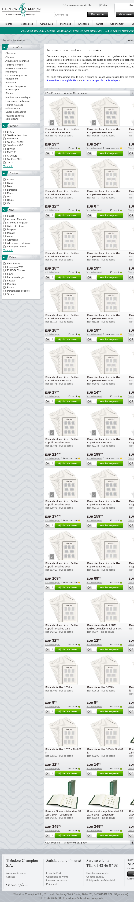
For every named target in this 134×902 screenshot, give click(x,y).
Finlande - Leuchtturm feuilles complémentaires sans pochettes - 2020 (104, 318)
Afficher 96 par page (75, 93)
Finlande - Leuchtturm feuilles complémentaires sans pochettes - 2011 (62, 256)
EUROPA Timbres (16, 270)
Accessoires (26, 23)
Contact (104, 5)
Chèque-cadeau (95, 876)
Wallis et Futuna (15, 226)
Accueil (6, 40)
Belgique (11, 229)
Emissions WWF (15, 267)
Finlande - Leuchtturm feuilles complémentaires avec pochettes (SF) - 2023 (104, 132)
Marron (10, 193)
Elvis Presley (14, 263)
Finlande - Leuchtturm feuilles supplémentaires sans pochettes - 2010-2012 (62, 628)
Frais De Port (53, 873)
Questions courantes (97, 873)
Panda (10, 287)
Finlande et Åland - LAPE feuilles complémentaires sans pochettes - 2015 (104, 628)
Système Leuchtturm (17, 135)
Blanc (10, 183)
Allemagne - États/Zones (19, 243)
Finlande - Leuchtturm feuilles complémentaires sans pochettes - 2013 (104, 256)
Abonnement (117, 23)
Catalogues (46, 23)
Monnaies (65, 23)
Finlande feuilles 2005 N (100, 687)
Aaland (10, 236)
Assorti (10, 179)
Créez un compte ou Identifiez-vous (80, 5)
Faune (10, 274)
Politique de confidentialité (100, 880)
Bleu (9, 186)
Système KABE (15, 145)
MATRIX (11, 152)
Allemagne (12, 239)
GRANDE (12, 155)
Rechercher (98, 14)
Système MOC (14, 159)
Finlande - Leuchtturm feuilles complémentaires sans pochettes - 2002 (104, 194)
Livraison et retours (57, 880)
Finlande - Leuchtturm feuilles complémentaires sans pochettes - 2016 (62, 318)
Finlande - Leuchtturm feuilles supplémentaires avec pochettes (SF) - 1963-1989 (104, 442)
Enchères (83, 23)
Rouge (10, 200)
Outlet (99, 23)
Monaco (11, 233)
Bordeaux (12, 190)
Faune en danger (15, 277)
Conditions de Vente (57, 876)
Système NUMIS (15, 142)
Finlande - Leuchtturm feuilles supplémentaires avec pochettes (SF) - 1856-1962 (62, 504)
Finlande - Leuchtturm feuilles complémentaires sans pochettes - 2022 (62, 380)
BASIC (10, 132)
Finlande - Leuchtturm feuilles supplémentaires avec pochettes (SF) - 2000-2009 (62, 442)
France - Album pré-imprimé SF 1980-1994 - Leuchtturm (63, 813)
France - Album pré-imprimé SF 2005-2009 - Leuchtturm (105, 813)
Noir (9, 196)
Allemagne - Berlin (16, 246)
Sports (10, 294)
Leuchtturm (12, 138)
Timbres (7, 23)
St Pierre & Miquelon (17, 222)
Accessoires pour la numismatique (100, 80)
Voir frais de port (52, 148)
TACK (10, 162)
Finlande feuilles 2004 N (58, 687)
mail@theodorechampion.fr (87, 898)
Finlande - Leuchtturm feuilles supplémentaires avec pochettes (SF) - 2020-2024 (62, 566)
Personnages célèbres (18, 290)
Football (11, 280)
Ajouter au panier (67, 153)
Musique (11, 284)
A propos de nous (15, 873)
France (10, 216)
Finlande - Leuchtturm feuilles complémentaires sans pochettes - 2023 (104, 380)
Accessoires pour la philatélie (61, 80)
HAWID (11, 149)
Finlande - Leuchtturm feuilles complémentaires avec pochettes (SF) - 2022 (62, 132)
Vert (9, 203)
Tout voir (8, 166)
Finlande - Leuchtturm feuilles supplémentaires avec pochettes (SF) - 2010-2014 (104, 504)
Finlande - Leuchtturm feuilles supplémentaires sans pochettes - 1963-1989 (104, 566)
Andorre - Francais (16, 219)
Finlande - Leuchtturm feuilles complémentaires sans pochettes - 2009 (62, 194)
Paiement (51, 884)
